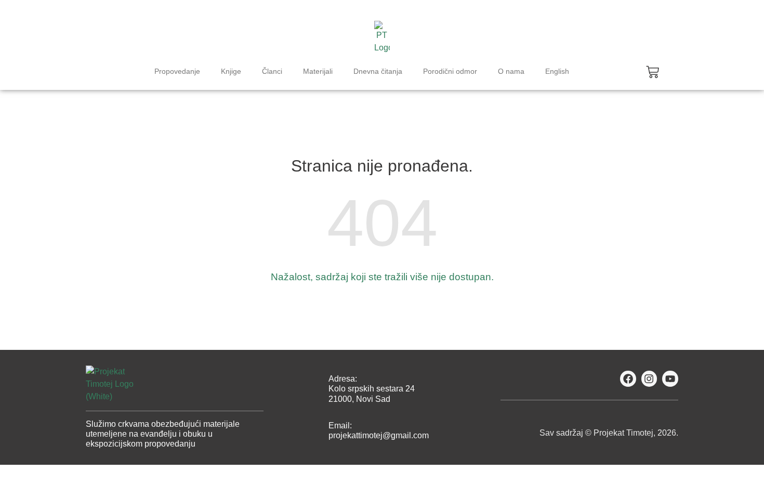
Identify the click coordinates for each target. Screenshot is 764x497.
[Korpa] (652, 72)
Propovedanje (177, 71)
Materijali (318, 71)
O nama (511, 71)
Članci (272, 71)
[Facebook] (628, 379)
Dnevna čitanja (377, 71)
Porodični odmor (450, 71)
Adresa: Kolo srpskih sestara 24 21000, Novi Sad (371, 388)
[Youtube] (670, 379)
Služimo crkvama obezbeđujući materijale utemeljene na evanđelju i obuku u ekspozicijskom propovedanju (163, 434)
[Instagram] (649, 379)
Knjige (231, 71)
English (557, 71)
